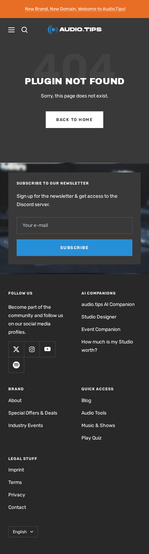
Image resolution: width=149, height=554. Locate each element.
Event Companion (100, 329)
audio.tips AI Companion (107, 304)
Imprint (16, 470)
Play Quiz (91, 438)
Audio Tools (93, 413)
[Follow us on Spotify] (16, 365)
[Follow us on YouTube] (47, 349)
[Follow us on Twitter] (16, 349)
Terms (15, 482)
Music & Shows (98, 425)
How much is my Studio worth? (107, 346)
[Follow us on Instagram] (32, 349)
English (20, 531)
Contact (17, 507)
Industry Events (25, 425)
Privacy (16, 495)
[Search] (24, 30)
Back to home (74, 119)
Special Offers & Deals (32, 413)
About (14, 400)
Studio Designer (98, 317)
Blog (86, 400)
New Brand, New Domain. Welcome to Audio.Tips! (75, 8)
